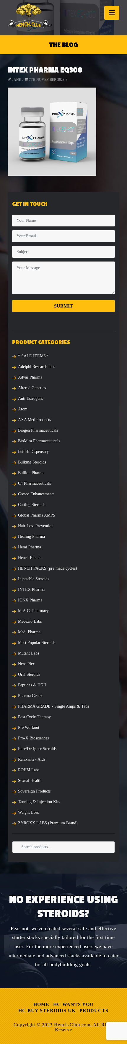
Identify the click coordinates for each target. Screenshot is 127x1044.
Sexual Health (29, 780)
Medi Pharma (29, 632)
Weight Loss (28, 812)
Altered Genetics (32, 388)
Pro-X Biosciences (33, 738)
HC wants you (73, 1004)
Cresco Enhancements (36, 494)
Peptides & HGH (32, 685)
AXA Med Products (34, 419)
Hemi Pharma (29, 547)
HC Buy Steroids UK (47, 1010)
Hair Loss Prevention (35, 526)
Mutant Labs (28, 653)
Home (41, 1004)
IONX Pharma (30, 600)
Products (93, 1010)
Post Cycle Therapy (34, 717)
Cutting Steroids (31, 504)
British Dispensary (33, 451)
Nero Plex (26, 664)
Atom (22, 409)
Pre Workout (28, 727)
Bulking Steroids (32, 462)
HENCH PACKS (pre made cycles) (47, 568)
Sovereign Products (34, 791)
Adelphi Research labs (36, 366)
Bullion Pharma (31, 473)
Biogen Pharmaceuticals (38, 430)
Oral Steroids (29, 674)
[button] (111, 13)
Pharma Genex (30, 695)
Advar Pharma (30, 377)
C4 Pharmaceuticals (34, 483)
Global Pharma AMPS (36, 515)
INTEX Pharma (31, 589)
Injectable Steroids (33, 579)
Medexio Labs (30, 621)
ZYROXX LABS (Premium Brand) (48, 823)
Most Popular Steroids (36, 642)
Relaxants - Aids (31, 759)
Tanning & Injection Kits (39, 802)
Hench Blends (29, 557)
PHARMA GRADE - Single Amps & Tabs (53, 706)
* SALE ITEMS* (33, 356)
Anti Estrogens (30, 398)
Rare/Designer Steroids (37, 749)
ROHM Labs (28, 770)
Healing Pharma (31, 536)
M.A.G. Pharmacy (33, 611)
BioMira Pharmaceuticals (39, 441)
